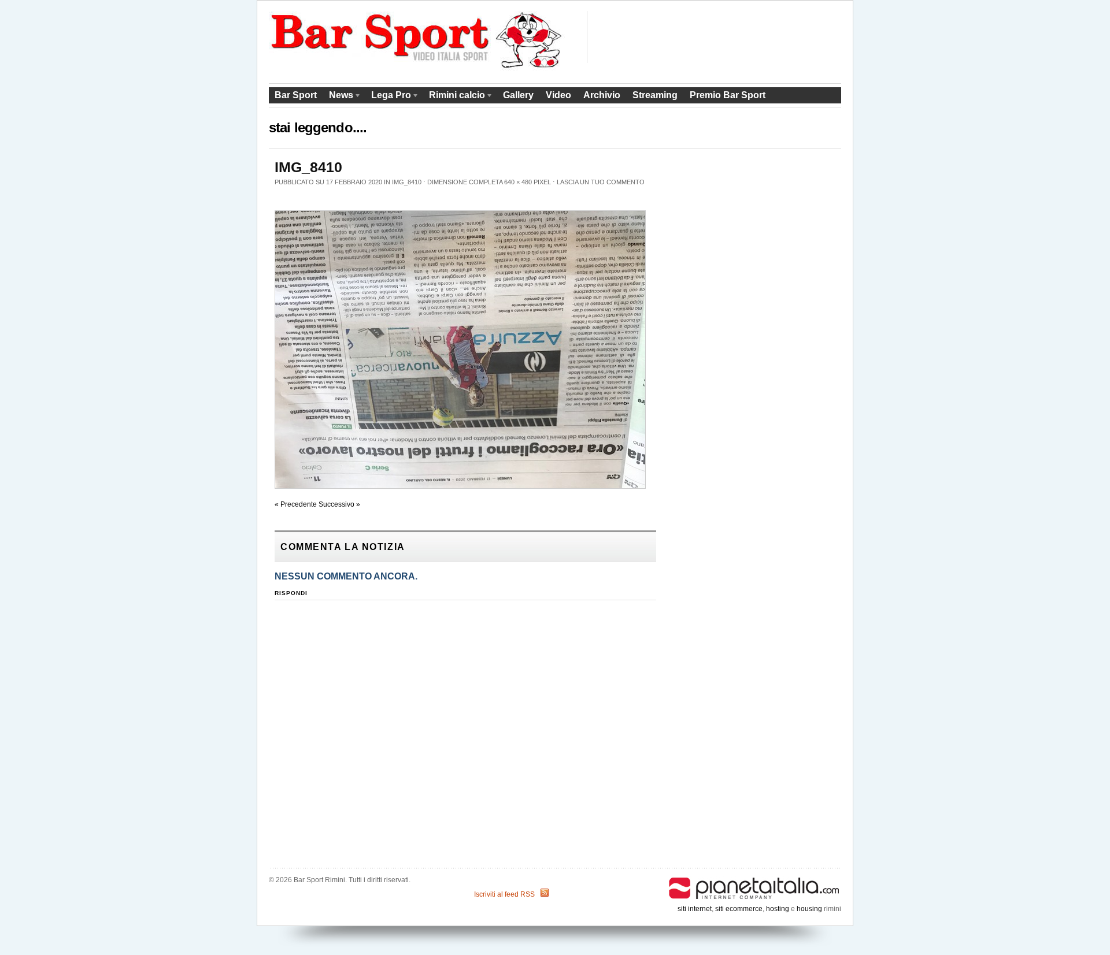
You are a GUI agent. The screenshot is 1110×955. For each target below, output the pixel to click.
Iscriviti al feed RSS (504, 894)
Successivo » (339, 504)
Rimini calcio (454, 96)
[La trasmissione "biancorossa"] (417, 68)
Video (558, 95)
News (338, 96)
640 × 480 (518, 182)
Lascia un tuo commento (601, 182)
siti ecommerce (739, 909)
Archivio (601, 95)
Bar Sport (296, 95)
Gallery (518, 95)
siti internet (695, 909)
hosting (777, 909)
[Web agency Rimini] (754, 880)
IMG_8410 (406, 182)
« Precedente (296, 504)
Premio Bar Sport (727, 95)
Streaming (655, 95)
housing (809, 909)
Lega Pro (388, 96)
